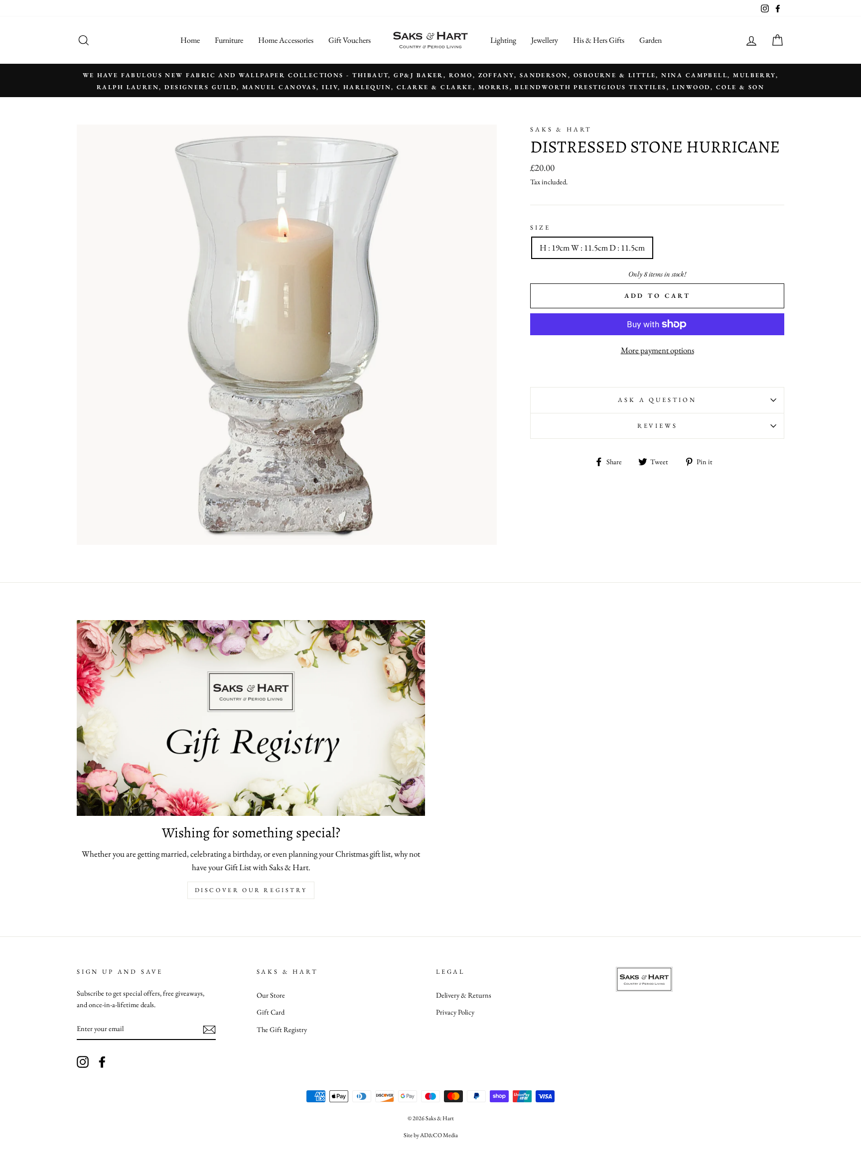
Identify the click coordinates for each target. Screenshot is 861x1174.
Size (540, 227)
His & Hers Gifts (598, 40)
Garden (650, 40)
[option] (430, 80)
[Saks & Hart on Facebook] (102, 1061)
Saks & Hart (561, 129)
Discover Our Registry (251, 890)
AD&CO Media (439, 1135)
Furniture (229, 40)
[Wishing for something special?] (251, 718)
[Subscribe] (209, 1029)
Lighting (503, 40)
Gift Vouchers (349, 40)
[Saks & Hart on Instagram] (83, 1061)
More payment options (657, 350)
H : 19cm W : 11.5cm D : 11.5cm (592, 247)
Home (190, 40)
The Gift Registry (282, 1029)
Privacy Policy (455, 1012)
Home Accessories (285, 40)
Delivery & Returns (463, 995)
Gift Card (271, 1012)
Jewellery (544, 40)
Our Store (271, 995)
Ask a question (657, 399)
